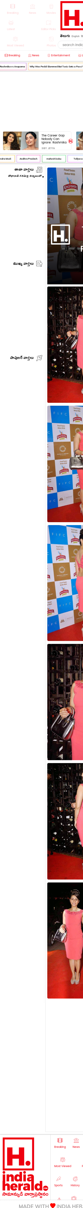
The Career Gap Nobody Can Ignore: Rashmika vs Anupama (54, 139)
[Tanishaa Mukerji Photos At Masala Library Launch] (69, 260)
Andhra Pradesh (26, 158)
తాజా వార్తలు (24, 170)
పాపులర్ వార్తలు (22, 358)
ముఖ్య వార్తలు (23, 264)
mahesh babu (51, 158)
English (76, 36)
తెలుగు (65, 36)
